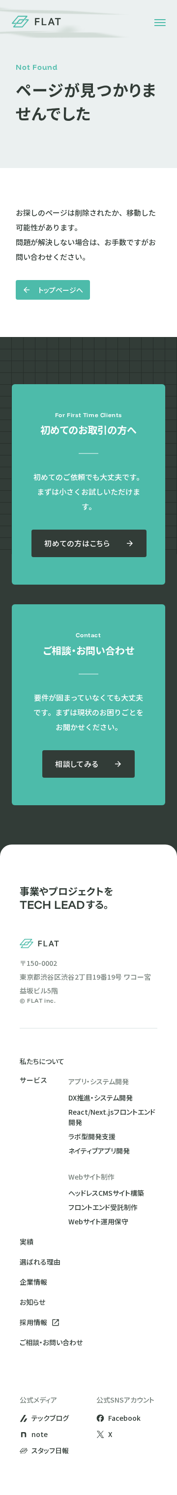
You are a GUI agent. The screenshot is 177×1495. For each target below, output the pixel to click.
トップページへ (60, 290)
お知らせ (32, 1302)
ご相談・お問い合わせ (51, 1342)
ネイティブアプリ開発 (99, 1151)
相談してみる (77, 764)
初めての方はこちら (77, 543)
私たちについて (42, 1061)
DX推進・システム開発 (100, 1097)
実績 (26, 1241)
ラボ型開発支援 (92, 1136)
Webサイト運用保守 (98, 1221)
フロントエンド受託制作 (103, 1207)
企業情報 (33, 1282)
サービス (33, 1080)
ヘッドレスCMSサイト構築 (106, 1193)
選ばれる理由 (40, 1262)
